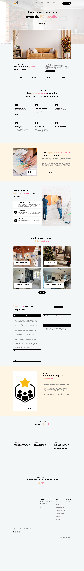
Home (30, 2)
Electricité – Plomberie (60, 513)
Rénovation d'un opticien (22, 262)
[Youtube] (18, 511)
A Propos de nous (36, 2)
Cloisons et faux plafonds (60, 510)
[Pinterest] (20, 511)
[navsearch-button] (69, 1)
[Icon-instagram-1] (16, 511)
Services (42, 2)
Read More (35, 447)
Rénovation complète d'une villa (54, 284)
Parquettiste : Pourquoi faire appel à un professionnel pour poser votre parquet (22, 445)
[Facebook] (13, 511)
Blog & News (48, 2)
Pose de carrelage (50, 262)
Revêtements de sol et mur (60, 507)
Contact (53, 2)
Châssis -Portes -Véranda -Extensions (60, 516)
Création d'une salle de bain (23, 284)
